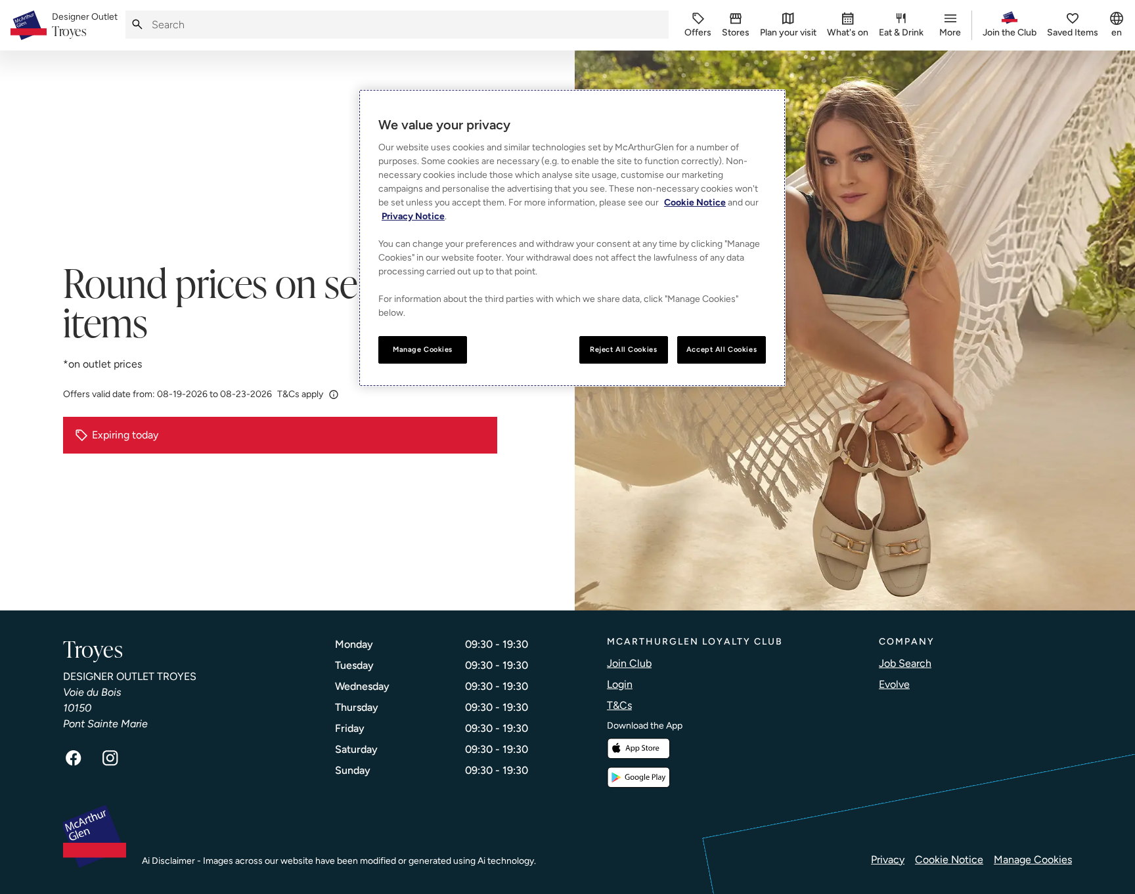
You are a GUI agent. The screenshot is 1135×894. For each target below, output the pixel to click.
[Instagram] (110, 758)
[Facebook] (73, 758)
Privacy (887, 859)
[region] (572, 238)
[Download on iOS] (638, 748)
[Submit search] (137, 25)
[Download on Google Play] (638, 777)
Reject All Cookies (623, 349)
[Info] (333, 394)
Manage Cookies (1033, 859)
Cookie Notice (949, 859)
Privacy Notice (413, 216)
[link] (85, 25)
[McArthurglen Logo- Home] (29, 25)
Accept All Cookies (721, 349)
